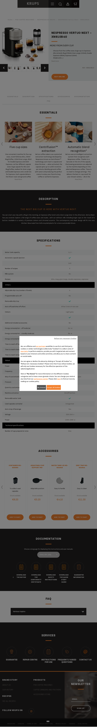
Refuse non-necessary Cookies (65, 338)
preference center (41, 379)
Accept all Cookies (53, 387)
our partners (40, 346)
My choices (41, 387)
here (59, 379)
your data (24, 351)
